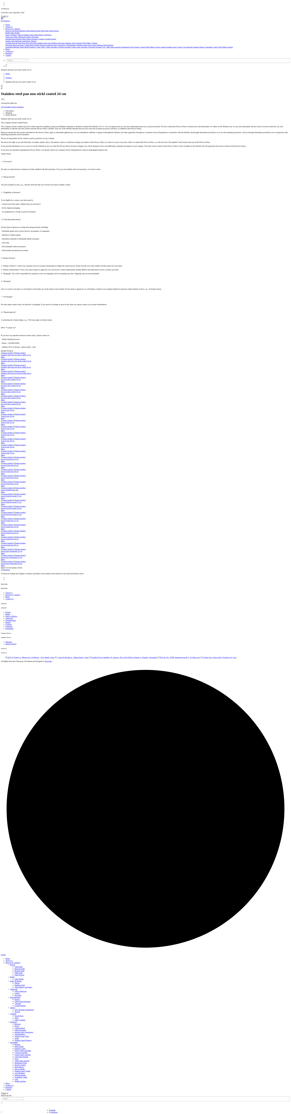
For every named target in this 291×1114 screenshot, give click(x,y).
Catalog (8, 55)
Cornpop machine (64, 47)
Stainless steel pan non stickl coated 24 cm (16, 361)
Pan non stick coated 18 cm (11, 379)
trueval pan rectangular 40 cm (11, 564)
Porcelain (35, 37)
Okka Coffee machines (49, 47)
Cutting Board (29, 45)
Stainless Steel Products (105, 45)
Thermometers (71, 45)
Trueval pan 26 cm (7, 435)
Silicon (20, 35)
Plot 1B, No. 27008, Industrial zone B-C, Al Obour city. (180, 657)
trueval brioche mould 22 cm (11, 514)
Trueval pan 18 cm (7, 410)
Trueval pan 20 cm (7, 416)
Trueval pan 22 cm (7, 422)
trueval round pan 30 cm (9, 478)
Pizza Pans (25, 43)
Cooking (8, 43)
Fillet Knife (45, 31)
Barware (16, 45)
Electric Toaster (140, 47)
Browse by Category (12, 29)
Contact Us (9, 51)
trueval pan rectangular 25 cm (11, 551)
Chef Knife (15, 31)
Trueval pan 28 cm (7, 441)
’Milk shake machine (114, 47)
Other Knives (54, 31)
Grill (220, 47)
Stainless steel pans (58, 43)
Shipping (8, 642)
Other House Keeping (30, 39)
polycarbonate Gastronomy (21, 41)
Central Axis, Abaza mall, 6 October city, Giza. (219, 657)
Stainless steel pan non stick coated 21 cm (16, 355)
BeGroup (48, 661)
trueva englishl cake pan (9, 490)
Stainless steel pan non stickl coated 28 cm (16, 373)
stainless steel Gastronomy (56, 45)
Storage (33, 41)
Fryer (104, 47)
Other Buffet (15, 33)
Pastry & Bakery (11, 35)
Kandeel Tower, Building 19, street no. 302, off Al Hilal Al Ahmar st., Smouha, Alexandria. (124, 657)
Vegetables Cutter (211, 47)
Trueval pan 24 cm (7, 429)
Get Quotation (6, 107)
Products (8, 78)
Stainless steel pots (44, 43)
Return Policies (10, 644)
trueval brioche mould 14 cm (11, 502)
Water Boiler (24, 47)
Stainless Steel (28, 35)
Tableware (9, 37)
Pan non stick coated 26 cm (11, 392)
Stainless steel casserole (73, 43)
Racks (21, 45)
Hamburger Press (128, 47)
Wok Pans (33, 43)
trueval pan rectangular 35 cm (11, 557)
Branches (8, 53)
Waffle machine (227, 47)
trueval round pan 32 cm (9, 484)
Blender (17, 47)
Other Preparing (41, 45)
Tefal (84, 43)
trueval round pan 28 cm (9, 472)
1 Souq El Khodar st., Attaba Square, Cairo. (73, 657)
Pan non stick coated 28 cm (11, 398)
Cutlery (29, 37)
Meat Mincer (151, 47)
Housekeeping (10, 39)
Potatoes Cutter (35, 47)
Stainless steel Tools (84, 45)
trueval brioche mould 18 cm (11, 508)
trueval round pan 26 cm (9, 465)
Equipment (9, 47)
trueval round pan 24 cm (9, 459)
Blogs (7, 49)
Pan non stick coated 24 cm (11, 386)
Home (7, 25)
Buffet (7, 33)
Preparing (9, 45)
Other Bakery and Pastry (43, 35)
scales (94, 45)
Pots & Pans (16, 43)
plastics (8, 41)
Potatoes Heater (199, 47)
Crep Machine (187, 47)
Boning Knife (35, 31)
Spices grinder (161, 47)
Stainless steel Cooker (174, 47)
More (3, 357)
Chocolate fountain (95, 47)
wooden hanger (50, 39)
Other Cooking (92, 43)
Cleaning (41, 39)
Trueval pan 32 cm (7, 453)
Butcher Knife (25, 31)
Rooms (19, 39)
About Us (9, 27)
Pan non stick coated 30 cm (11, 404)
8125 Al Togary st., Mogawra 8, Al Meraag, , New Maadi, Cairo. (31, 657)
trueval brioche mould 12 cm (11, 496)
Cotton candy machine (79, 47)
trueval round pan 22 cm (9, 521)
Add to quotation (17, 107)
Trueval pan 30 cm (7, 447)
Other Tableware (19, 37)
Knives (8, 31)
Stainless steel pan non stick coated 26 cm (16, 367)
